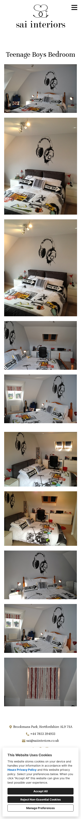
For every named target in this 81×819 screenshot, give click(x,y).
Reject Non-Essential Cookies (40, 799)
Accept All (40, 791)
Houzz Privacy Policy (22, 769)
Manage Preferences (40, 808)
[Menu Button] (74, 7)
